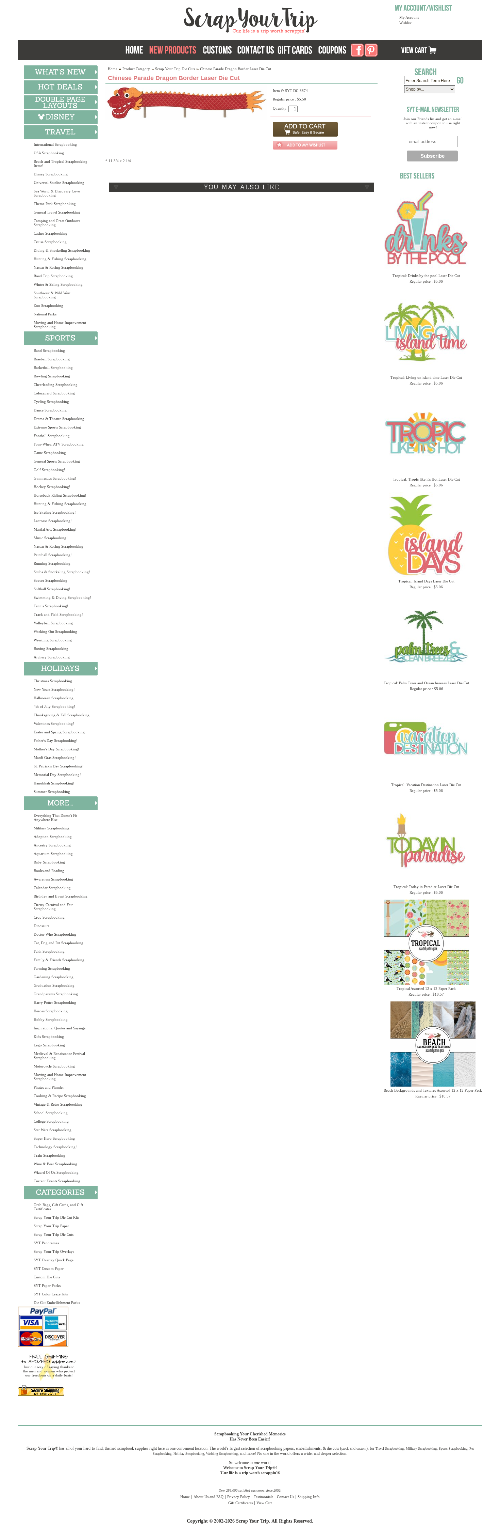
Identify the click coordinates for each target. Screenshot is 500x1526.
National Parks (45, 314)
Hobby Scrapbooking (51, 1019)
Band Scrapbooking (49, 350)
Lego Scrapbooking (49, 1045)
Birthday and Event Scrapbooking (60, 896)
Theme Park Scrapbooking (55, 204)
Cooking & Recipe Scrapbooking (60, 1096)
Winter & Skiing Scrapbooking (58, 284)
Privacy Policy (238, 1497)
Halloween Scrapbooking (53, 698)
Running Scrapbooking (52, 563)
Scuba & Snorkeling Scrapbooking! (62, 572)
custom (361, 1448)
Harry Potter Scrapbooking (55, 1002)
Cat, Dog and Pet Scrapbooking (58, 943)
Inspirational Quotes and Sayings (59, 1028)
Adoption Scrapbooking (53, 837)
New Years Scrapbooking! (54, 689)
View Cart (264, 1503)
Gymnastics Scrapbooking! (55, 478)
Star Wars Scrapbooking (52, 1130)
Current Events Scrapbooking (57, 1181)
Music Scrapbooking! (51, 538)
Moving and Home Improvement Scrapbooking (60, 325)
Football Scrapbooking (52, 436)
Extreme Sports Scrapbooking (57, 427)
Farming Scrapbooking (52, 968)
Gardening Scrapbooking (53, 977)
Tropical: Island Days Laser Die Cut (426, 581)
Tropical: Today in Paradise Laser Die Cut (426, 887)
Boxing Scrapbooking (51, 649)
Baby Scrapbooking (49, 862)
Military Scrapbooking (51, 828)
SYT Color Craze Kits (51, 1294)
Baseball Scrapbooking (52, 359)
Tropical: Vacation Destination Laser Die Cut (426, 785)
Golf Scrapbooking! (49, 470)
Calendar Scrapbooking (52, 888)
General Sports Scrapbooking (57, 461)
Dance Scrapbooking (50, 410)
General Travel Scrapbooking (57, 212)
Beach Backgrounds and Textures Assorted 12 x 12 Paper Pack (433, 1090)
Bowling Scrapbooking (52, 376)
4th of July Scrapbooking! (54, 706)
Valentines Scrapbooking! (54, 723)
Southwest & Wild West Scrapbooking (52, 295)
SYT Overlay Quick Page (53, 1260)
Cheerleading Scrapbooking (56, 385)
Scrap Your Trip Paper (51, 1226)
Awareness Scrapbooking (53, 879)
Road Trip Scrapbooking (53, 276)
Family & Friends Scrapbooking (59, 960)
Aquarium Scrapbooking (53, 854)
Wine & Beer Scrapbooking (55, 1164)
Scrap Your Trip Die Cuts (53, 1234)
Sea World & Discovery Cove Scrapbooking (57, 193)
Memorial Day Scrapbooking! (57, 775)
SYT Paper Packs (47, 1285)
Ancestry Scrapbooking (52, 845)
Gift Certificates (240, 1503)
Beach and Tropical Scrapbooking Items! (60, 163)
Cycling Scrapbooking (51, 402)
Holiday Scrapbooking (188, 1453)
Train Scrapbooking (49, 1155)
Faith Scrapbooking (49, 951)
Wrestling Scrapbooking (53, 640)
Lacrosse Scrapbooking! (53, 521)
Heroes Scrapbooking (51, 1011)
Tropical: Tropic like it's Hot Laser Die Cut (426, 479)
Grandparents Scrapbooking (56, 994)
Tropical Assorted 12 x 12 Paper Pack (426, 988)
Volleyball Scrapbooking (53, 623)
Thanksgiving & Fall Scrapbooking (61, 715)
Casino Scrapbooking (50, 233)
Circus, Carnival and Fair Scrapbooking (53, 907)
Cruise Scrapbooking (50, 242)
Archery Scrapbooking (52, 657)
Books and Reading (49, 871)
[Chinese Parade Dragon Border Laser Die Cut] (186, 118)
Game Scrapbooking (50, 453)
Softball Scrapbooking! (52, 589)
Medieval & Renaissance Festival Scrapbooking (59, 1056)
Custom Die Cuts (47, 1277)
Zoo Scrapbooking (48, 305)
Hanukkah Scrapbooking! (54, 783)
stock (345, 1448)
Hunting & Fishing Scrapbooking (60, 259)
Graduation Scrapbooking (54, 985)
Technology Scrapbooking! (55, 1147)
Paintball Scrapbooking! (53, 555)
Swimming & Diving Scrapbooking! (62, 597)
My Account (409, 17)
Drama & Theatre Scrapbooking (59, 419)
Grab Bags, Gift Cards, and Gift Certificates (58, 1207)
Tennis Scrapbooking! (51, 606)
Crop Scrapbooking (49, 917)
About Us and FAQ (208, 1497)
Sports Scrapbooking (453, 1448)
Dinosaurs (41, 926)
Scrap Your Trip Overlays (54, 1251)
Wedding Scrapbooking (222, 1453)
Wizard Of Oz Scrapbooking (56, 1172)
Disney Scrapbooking (51, 174)
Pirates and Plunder (49, 1087)
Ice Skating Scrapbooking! (55, 512)
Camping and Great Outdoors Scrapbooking (57, 223)
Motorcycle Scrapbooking (54, 1066)
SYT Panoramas (46, 1243)
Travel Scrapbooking (390, 1448)
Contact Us (285, 1497)
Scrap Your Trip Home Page (205, 18)
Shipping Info (309, 1497)
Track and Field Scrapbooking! (58, 614)
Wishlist (405, 23)
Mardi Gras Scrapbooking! (55, 758)
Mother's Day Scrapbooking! (56, 749)
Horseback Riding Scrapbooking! (60, 495)
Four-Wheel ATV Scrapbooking (59, 444)
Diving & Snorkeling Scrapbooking (62, 250)
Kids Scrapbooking (49, 1036)
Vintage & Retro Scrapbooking (58, 1104)
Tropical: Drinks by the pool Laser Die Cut (426, 276)
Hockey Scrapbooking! (52, 487)
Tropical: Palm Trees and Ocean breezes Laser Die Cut (426, 683)
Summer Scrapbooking (52, 792)
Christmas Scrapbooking (53, 681)
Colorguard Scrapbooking (54, 393)
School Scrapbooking (51, 1113)
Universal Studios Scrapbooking (59, 183)
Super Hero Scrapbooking (54, 1138)
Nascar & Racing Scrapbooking (58, 267)
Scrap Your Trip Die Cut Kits (56, 1217)
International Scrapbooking (55, 144)
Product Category (136, 69)
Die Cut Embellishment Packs (57, 1303)
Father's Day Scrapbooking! (56, 740)
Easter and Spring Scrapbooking (59, 732)
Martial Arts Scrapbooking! (55, 529)
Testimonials (263, 1497)
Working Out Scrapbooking (55, 631)
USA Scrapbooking (49, 153)
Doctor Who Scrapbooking (55, 934)
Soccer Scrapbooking (50, 580)
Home (112, 69)
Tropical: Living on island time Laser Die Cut (426, 377)
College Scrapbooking (51, 1121)
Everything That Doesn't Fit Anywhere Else (55, 817)
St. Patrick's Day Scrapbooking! (59, 766)
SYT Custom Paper (49, 1268)
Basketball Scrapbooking (53, 367)
